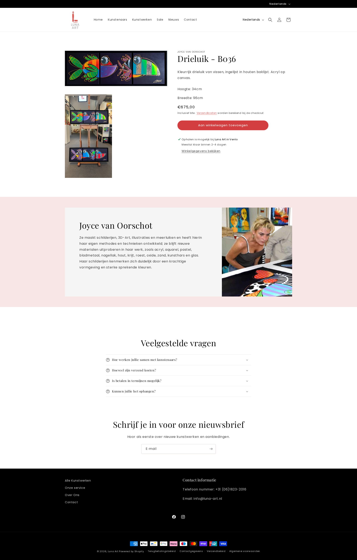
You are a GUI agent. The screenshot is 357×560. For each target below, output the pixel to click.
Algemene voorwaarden (244, 551)
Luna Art (113, 551)
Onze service (75, 488)
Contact (71, 502)
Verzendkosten (207, 113)
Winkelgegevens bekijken (201, 151)
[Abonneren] (210, 449)
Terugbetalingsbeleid (162, 551)
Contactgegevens (191, 551)
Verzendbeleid (216, 551)
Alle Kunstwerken (78, 480)
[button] (270, 19)
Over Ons (72, 495)
